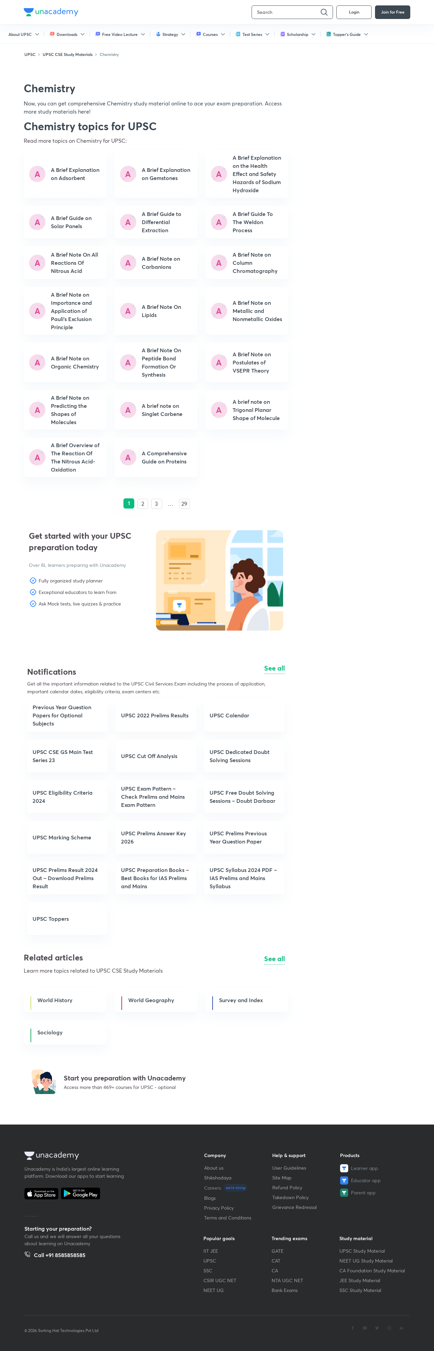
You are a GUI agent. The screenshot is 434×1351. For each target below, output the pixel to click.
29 (184, 503)
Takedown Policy (290, 1197)
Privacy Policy (219, 1208)
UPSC (209, 1260)
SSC (207, 1270)
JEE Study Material (359, 1280)
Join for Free (393, 12)
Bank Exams (285, 1290)
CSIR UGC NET (219, 1280)
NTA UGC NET (287, 1280)
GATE (277, 1251)
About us (213, 1168)
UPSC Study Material (362, 1251)
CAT (276, 1260)
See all (274, 668)
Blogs (210, 1198)
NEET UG (213, 1290)
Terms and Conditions (227, 1217)
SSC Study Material (360, 1290)
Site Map (282, 1177)
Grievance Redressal (294, 1207)
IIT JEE (210, 1251)
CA (275, 1270)
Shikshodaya (217, 1177)
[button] (61, 627)
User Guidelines (289, 1168)
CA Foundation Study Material (372, 1270)
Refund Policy (287, 1187)
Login (354, 12)
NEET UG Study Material (366, 1260)
